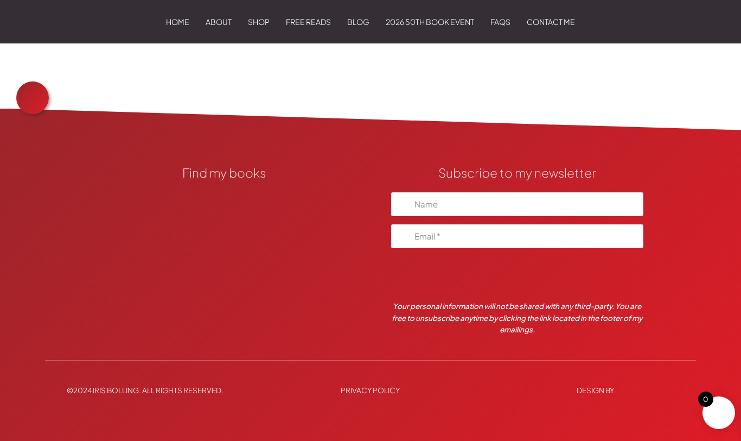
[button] (275, 21)
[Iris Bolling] (56, 21)
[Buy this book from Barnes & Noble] (224, 284)
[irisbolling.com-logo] (224, 201)
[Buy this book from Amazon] (224, 256)
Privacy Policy (370, 390)
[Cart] (680, 21)
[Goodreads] (224, 229)
